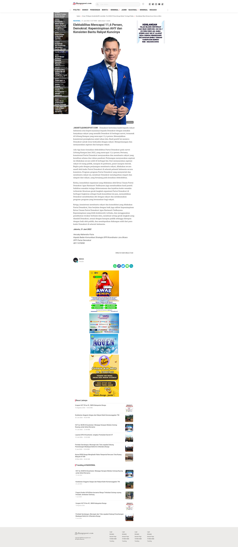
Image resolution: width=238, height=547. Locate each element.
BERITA (105, 10)
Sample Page (113, 536)
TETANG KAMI (113, 539)
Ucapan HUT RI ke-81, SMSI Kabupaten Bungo (91, 503)
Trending (112, 541)
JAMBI (124, 10)
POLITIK (76, 10)
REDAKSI (153, 10)
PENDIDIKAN (95, 10)
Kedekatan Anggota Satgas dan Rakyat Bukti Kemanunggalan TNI (98, 482)
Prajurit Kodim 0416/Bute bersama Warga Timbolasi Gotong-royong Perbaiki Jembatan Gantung (98, 493)
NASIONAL (132, 10)
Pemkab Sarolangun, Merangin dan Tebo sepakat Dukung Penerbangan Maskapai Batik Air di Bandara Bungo (100, 515)
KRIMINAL (115, 10)
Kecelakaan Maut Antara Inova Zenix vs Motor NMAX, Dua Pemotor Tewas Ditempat (144, 16)
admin (81, 259)
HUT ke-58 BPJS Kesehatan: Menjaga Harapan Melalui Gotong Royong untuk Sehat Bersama (99, 472)
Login (111, 532)
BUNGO (85, 10)
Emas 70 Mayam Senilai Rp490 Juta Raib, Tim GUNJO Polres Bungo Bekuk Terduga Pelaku (92, 16)
